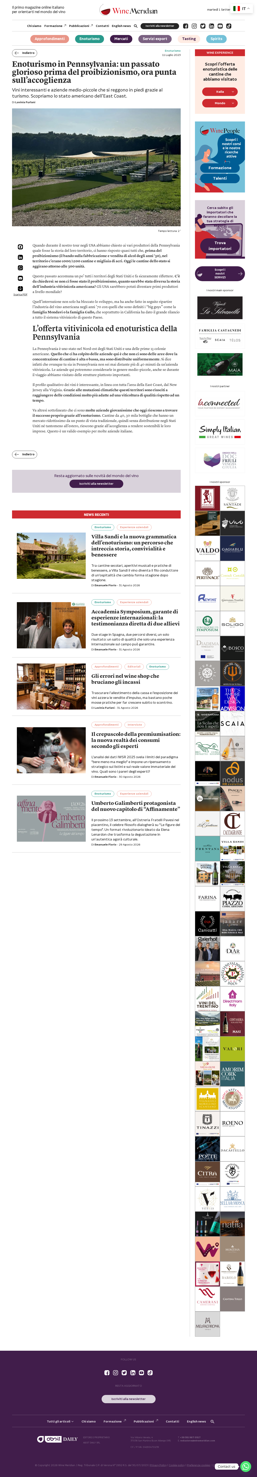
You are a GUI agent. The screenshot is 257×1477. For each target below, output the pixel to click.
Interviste (135, 725)
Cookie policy (177, 1465)
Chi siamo (34, 26)
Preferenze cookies (198, 1465)
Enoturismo (90, 39)
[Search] (136, 26)
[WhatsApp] (20, 267)
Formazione (53, 26)
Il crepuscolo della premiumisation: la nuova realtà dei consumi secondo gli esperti (136, 740)
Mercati (121, 39)
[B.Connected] (220, 403)
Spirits (216, 39)
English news (121, 26)
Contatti (102, 26)
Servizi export (155, 39)
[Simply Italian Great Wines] (220, 432)
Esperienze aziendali (134, 527)
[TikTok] (228, 26)
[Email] (20, 278)
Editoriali (134, 667)
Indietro (28, 53)
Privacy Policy (158, 1465)
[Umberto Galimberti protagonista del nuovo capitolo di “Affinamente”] (51, 819)
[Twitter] (202, 26)
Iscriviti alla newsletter (160, 26)
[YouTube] (220, 26)
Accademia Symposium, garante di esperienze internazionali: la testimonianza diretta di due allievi (135, 618)
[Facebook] (185, 26)
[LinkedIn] (211, 26)
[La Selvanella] (220, 307)
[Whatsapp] (245, 1466)
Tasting (189, 39)
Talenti (220, 178)
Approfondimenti (50, 39)
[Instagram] (194, 26)
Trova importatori (220, 246)
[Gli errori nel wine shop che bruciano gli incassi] (51, 686)
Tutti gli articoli (58, 1421)
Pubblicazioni (79, 26)
